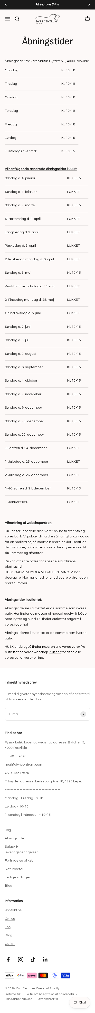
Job (7, 927)
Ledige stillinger (17, 877)
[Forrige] (6, 4)
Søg (8, 830)
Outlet (10, 944)
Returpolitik (12, 994)
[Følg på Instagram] (20, 959)
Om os (10, 918)
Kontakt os (13, 910)
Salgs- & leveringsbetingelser (21, 849)
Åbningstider (15, 838)
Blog (8, 885)
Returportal (14, 869)
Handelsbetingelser (18, 999)
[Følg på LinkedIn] (45, 959)
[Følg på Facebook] (8, 959)
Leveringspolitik (47, 999)
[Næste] (89, 4)
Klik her (55, 652)
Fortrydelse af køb (19, 860)
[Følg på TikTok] (33, 959)
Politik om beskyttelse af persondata (50, 994)
